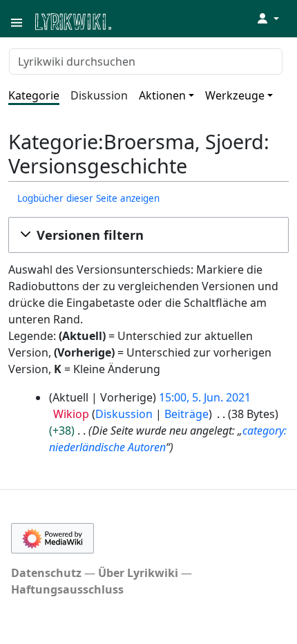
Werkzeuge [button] (235, 95)
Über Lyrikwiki (138, 572)
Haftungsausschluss (67, 589)
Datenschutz (46, 572)
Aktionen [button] (162, 95)
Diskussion (99, 95)
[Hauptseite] (140, 20)
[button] (148, 234)
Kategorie (33, 95)
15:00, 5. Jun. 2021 (205, 397)
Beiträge (186, 414)
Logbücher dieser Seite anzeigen (88, 198)
